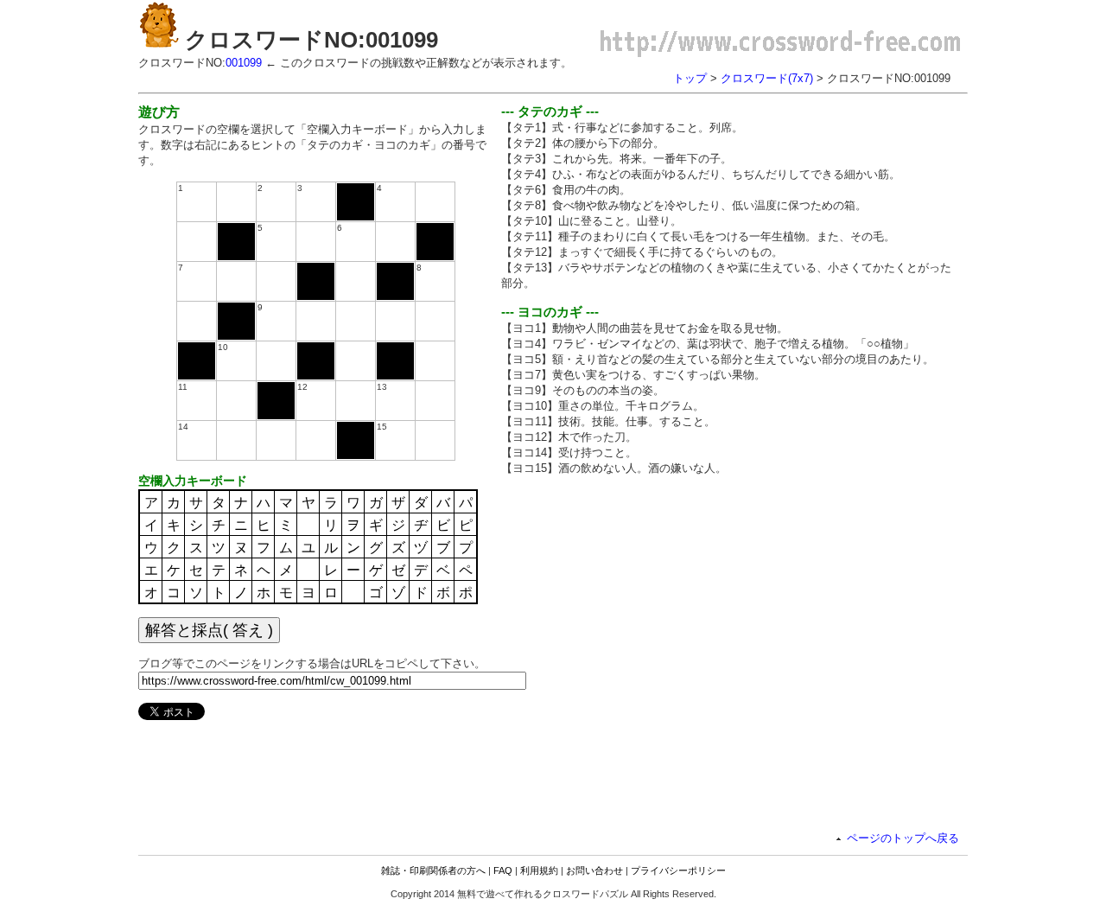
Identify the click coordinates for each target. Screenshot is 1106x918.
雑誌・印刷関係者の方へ (433, 870)
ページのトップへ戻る (903, 838)
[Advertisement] (646, 610)
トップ (690, 78)
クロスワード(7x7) (767, 78)
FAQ (502, 870)
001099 (244, 62)
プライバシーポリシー (678, 870)
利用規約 (539, 870)
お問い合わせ (594, 870)
